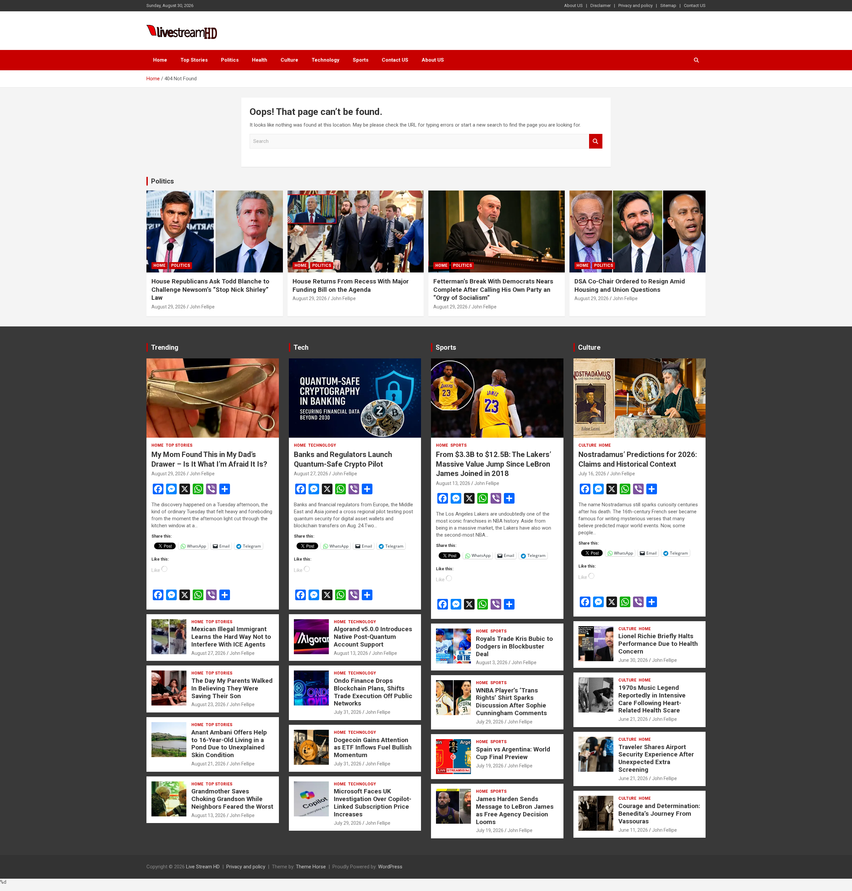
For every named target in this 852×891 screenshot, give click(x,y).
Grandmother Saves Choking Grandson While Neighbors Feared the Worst (232, 798)
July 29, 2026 (347, 823)
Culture (289, 60)
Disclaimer (600, 5)
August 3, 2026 (492, 662)
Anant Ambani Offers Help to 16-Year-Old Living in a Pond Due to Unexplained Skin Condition (229, 743)
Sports (360, 60)
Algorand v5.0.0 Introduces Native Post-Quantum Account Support (373, 636)
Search (595, 141)
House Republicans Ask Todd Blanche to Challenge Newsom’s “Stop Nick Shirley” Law (210, 289)
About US (573, 5)
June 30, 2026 (633, 660)
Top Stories (194, 60)
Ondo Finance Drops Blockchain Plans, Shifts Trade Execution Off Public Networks (373, 692)
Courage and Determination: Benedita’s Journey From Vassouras (659, 813)
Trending (164, 347)
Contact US (695, 5)
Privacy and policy (635, 5)
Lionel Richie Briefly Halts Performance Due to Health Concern (658, 643)
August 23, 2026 (208, 704)
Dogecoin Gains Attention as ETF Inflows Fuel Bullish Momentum (373, 747)
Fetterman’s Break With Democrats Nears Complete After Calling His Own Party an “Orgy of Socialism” (493, 289)
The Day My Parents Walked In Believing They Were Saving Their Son (232, 688)
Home (160, 60)
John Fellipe (202, 306)
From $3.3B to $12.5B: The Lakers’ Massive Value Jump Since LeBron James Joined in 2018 (493, 464)
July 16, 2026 (592, 473)
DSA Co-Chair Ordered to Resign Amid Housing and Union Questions (629, 285)
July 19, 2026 (490, 765)
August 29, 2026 (168, 306)
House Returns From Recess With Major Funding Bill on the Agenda (351, 285)
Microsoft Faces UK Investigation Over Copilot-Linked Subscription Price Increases (372, 802)
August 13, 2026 (208, 815)
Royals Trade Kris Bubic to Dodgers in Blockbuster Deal (514, 646)
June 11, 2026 (633, 830)
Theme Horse (311, 867)
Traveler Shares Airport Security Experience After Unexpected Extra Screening (656, 758)
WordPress (390, 867)
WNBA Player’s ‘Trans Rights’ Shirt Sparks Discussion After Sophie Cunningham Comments (511, 701)
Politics (230, 60)
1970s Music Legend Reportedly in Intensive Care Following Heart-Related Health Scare (652, 699)
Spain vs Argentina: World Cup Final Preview (513, 753)
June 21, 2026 (633, 719)
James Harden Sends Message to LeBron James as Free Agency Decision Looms (514, 810)
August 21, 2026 (208, 763)
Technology (325, 60)
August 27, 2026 (208, 653)
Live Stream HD (203, 867)
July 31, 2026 (347, 712)
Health (259, 60)
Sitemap (668, 5)
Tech (301, 347)
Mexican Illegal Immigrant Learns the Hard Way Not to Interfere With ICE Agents (231, 636)
